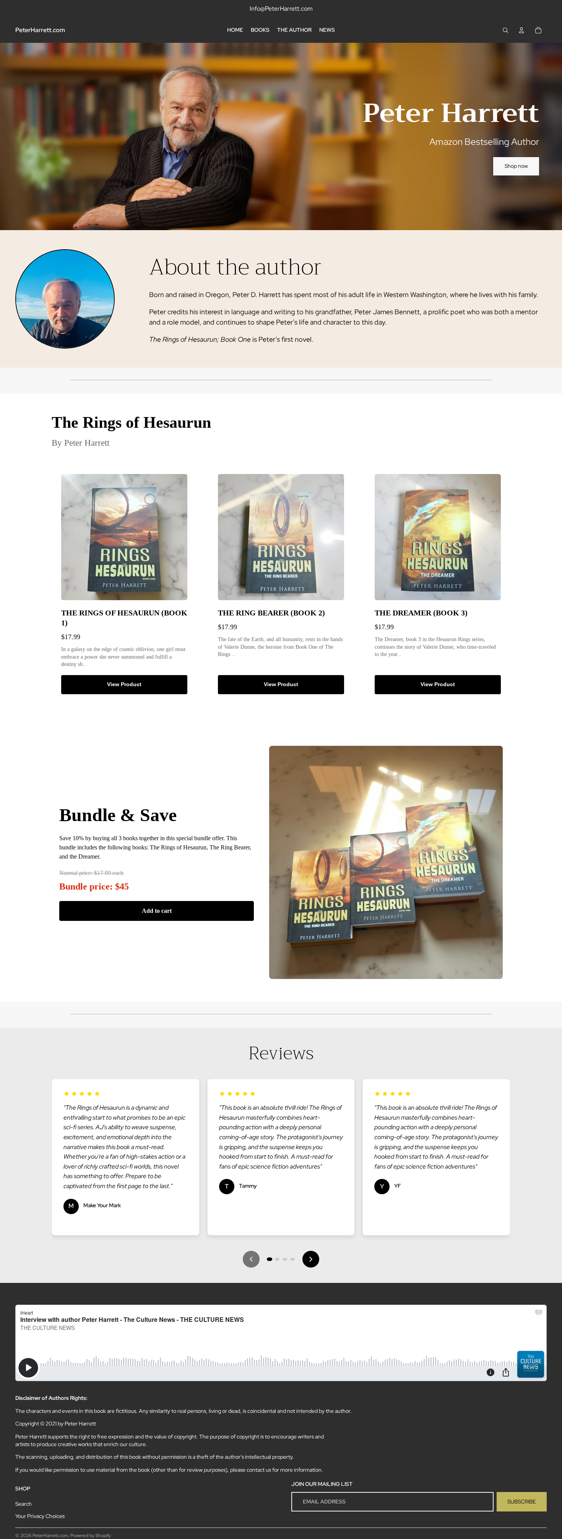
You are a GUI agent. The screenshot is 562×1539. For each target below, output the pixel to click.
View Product (124, 684)
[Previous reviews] (251, 1259)
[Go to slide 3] (285, 1259)
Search (23, 1503)
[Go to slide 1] (269, 1259)
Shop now (516, 165)
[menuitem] (235, 30)
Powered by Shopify (90, 1536)
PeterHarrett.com (50, 1536)
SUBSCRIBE (521, 1501)
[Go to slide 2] (277, 1259)
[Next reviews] (310, 1259)
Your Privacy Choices (40, 1516)
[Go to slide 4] (292, 1259)
